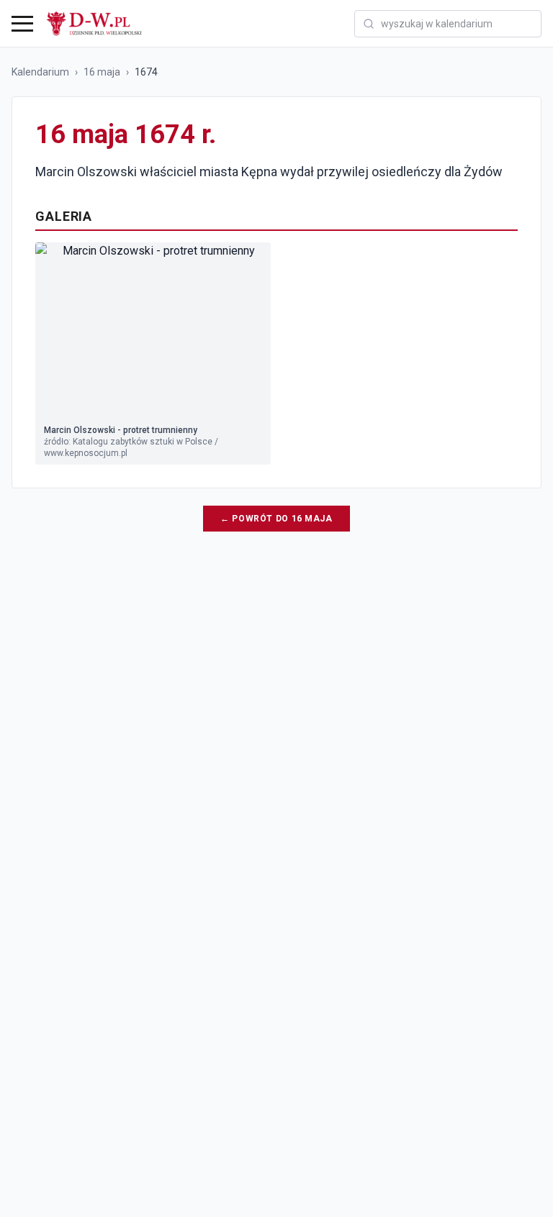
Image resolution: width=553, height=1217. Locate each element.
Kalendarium (40, 72)
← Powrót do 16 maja (276, 519)
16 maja (102, 72)
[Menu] (22, 24)
